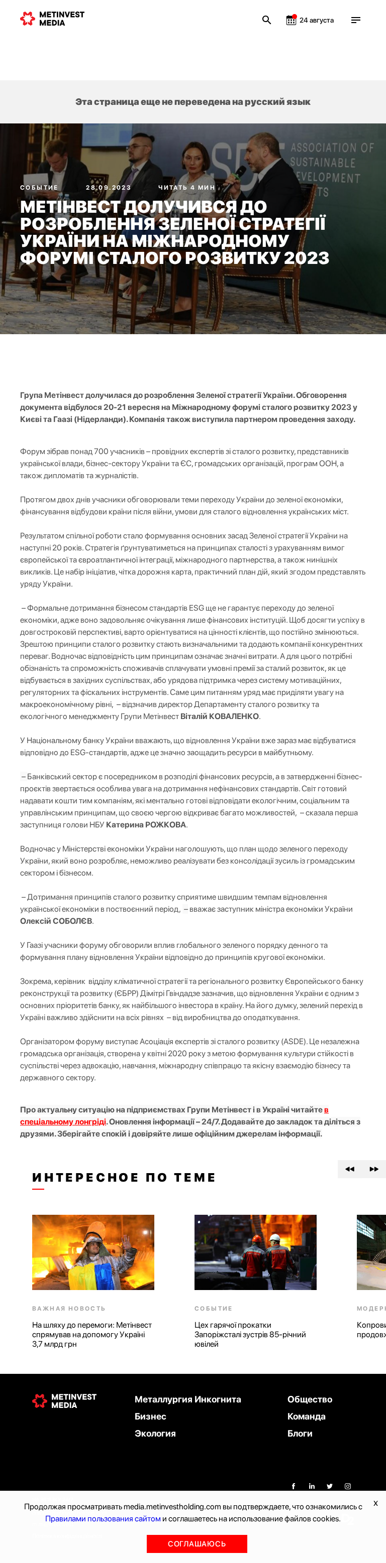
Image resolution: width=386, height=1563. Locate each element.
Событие (40, 187)
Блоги (300, 1433)
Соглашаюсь (197, 1543)
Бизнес (150, 1416)
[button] (350, 1169)
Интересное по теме (124, 1178)
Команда (306, 1416)
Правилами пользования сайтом (103, 1518)
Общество (309, 1399)
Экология (155, 1433)
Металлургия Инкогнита (188, 1399)
